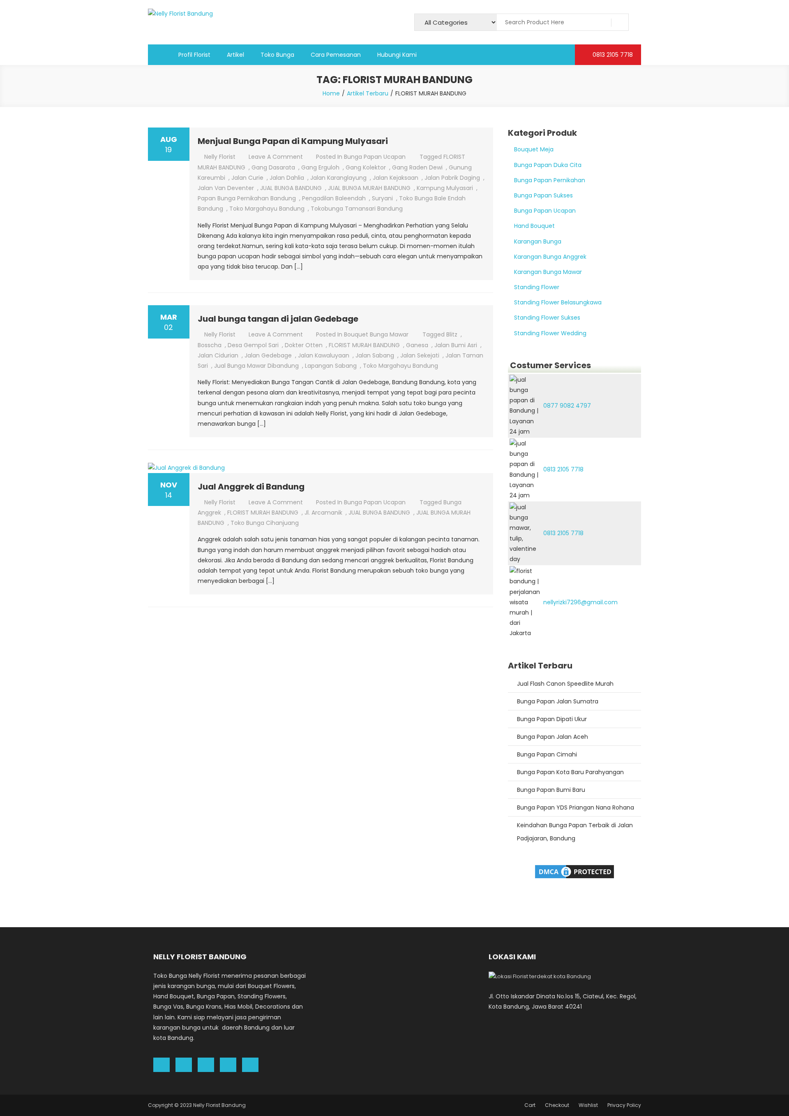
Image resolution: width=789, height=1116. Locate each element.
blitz (451, 334)
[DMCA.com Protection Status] (574, 871)
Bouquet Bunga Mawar (376, 334)
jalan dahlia (287, 178)
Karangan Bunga (537, 241)
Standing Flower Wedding (550, 333)
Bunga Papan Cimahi (547, 754)
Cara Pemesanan (336, 55)
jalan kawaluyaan (323, 355)
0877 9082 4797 (567, 405)
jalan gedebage (268, 355)
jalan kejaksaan (395, 178)
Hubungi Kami (397, 55)
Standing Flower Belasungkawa (558, 302)
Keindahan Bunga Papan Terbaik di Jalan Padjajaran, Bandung (575, 831)
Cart (529, 1105)
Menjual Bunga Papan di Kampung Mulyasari (293, 141)
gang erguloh (320, 167)
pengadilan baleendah (334, 198)
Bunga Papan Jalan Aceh (552, 737)
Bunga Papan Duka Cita (547, 165)
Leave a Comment (276, 157)
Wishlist (588, 1105)
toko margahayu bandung (267, 208)
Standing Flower (536, 287)
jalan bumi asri (455, 345)
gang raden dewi (417, 167)
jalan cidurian (218, 355)
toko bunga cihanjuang (265, 523)
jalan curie (247, 178)
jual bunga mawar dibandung (256, 366)
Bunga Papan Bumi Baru (551, 790)
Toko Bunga (277, 55)
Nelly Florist (219, 157)
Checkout (557, 1105)
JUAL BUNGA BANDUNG (291, 188)
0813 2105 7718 (612, 55)
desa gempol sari (253, 345)
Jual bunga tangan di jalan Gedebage (278, 319)
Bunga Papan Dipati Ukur (552, 719)
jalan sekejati (419, 355)
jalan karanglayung (338, 178)
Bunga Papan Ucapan (375, 157)
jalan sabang (374, 355)
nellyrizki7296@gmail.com (580, 602)
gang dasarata (273, 167)
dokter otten (304, 345)
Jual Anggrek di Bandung (251, 486)
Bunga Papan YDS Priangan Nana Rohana (575, 807)
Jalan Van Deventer (226, 188)
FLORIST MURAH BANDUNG (364, 345)
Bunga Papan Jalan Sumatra (557, 701)
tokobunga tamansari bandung (357, 208)
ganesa (417, 345)
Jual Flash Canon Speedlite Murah (565, 684)
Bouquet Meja (534, 149)
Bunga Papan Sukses (543, 195)
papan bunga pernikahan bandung (247, 198)
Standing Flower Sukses (547, 317)
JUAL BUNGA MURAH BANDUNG (369, 188)
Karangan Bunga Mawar (548, 272)
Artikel (235, 55)
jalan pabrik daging (452, 178)
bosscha (209, 345)
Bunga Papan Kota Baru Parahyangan (570, 772)
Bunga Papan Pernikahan (549, 180)
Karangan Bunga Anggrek (550, 257)
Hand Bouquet (534, 226)
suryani (382, 198)
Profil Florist (194, 55)
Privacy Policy (624, 1105)
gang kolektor (366, 167)
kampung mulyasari (445, 188)
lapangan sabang (331, 366)
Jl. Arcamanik (323, 512)
